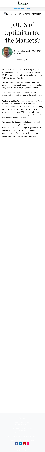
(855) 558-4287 (26, 424)
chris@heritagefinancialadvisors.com (22, 440)
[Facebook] (16, 443)
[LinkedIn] (20, 443)
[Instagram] (28, 443)
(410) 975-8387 (25, 422)
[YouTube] (24, 443)
